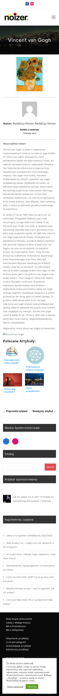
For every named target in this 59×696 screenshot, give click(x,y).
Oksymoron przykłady (17, 638)
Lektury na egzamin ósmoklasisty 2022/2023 (29, 535)
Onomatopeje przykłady (18, 645)
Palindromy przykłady (17, 649)
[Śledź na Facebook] (27, 3)
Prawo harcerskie (15, 657)
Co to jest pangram (16, 642)
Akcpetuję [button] (32, 686)
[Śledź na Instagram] (32, 3)
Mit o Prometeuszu (16, 626)
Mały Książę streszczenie (19, 618)
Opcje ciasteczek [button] (15, 686)
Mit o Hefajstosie (15, 629)
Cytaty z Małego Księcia (18, 622)
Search (50, 467)
